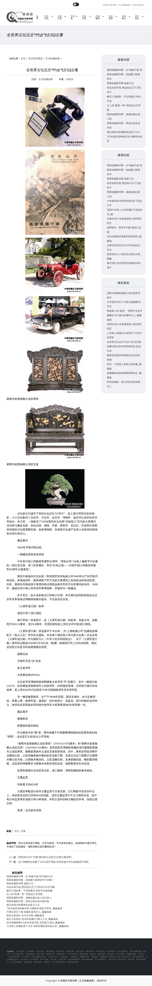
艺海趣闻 (97, 17)
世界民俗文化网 (72, 962)
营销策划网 (61, 954)
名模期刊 (74, 957)
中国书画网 (110, 954)
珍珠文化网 (69, 951)
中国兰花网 (62, 959)
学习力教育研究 (100, 959)
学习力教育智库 (17, 954)
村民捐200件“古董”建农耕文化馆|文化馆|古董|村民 (45, 857)
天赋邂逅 (94, 957)
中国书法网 (40, 951)
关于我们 (137, 17)
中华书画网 (20, 951)
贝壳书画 (53, 959)
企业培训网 (111, 951)
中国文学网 (112, 959)
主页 (23, 58)
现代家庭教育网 (74, 959)
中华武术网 (25, 957)
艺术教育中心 (64, 957)
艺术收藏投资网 (14, 957)
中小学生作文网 (72, 954)
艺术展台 (124, 17)
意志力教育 (41, 954)
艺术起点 (141, 954)
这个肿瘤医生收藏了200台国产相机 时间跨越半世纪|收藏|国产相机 (53, 861)
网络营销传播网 (87, 959)
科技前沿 (93, 954)
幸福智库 (46, 962)
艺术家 (73, 17)
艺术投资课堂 (35, 58)
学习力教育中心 (122, 951)
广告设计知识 (53, 957)
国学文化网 (122, 959)
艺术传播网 (30, 951)
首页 (37, 17)
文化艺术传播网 (16, 962)
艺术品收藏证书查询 (38, 957)
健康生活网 (51, 954)
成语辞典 (131, 959)
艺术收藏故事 (53, 58)
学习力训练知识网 (58, 962)
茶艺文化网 (38, 962)
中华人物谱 (120, 954)
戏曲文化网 (28, 962)
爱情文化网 (84, 954)
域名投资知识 (30, 954)
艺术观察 (111, 17)
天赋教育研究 (84, 957)
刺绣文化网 (89, 951)
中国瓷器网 (103, 957)
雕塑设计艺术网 (115, 957)
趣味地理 (101, 954)
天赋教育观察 (131, 954)
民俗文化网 (79, 951)
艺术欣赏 (60, 17)
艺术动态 (46, 17)
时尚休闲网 (34, 959)
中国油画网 (60, 951)
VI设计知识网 (100, 951)
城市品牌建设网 (135, 951)
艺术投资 (84, 17)
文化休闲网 (24, 959)
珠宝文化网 (126, 957)
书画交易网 (50, 951)
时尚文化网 (44, 959)
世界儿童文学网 (138, 957)
